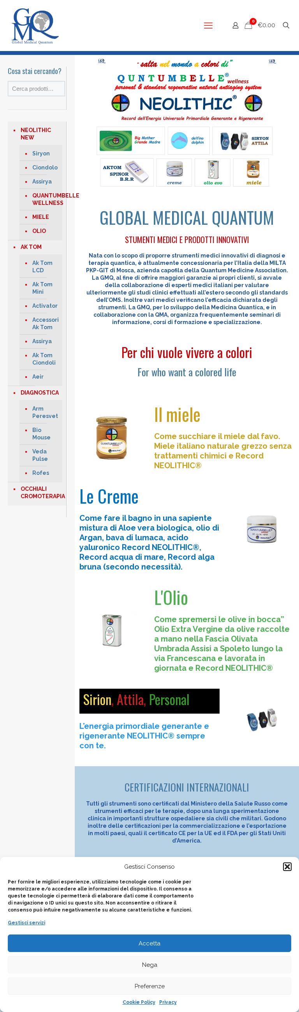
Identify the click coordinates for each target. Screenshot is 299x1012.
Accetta (149, 943)
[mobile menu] (208, 25)
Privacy (168, 1002)
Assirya (42, 181)
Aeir (38, 377)
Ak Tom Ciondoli (44, 359)
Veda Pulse (40, 455)
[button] (287, 867)
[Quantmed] (34, 25)
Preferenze (150, 986)
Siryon (41, 153)
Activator (45, 306)
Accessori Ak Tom (45, 323)
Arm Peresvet (45, 412)
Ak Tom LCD (42, 266)
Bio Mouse (41, 434)
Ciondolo (45, 167)
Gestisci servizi (26, 923)
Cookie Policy (139, 1002)
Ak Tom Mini (42, 288)
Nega (149, 964)
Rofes (40, 473)
